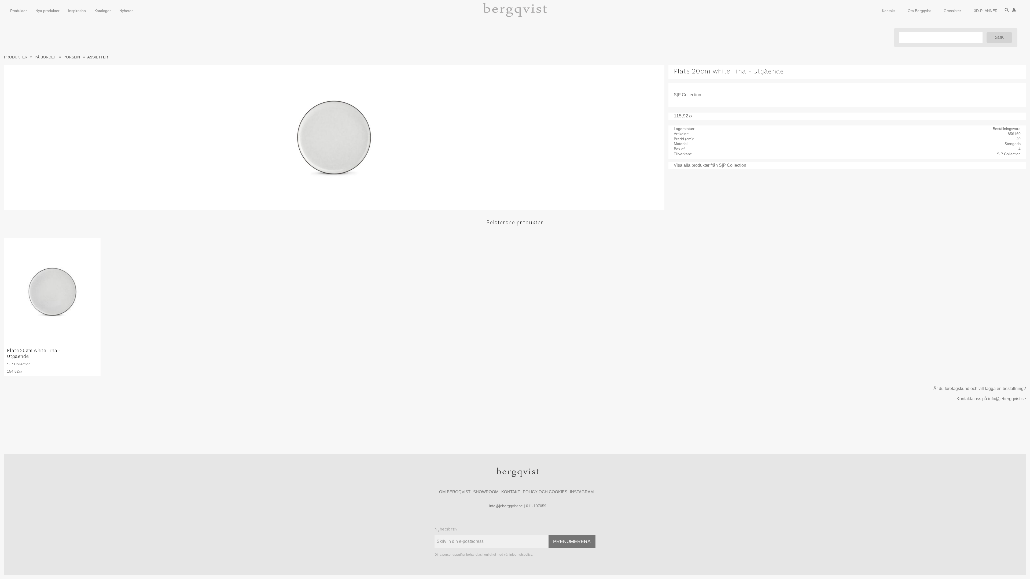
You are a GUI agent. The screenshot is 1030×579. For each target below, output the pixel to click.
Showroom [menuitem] (486, 491)
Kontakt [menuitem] (888, 11)
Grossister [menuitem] (952, 11)
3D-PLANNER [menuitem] (986, 11)
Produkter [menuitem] (18, 11)
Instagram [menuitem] (582, 491)
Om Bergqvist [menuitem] (919, 11)
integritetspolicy (520, 554)
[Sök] (999, 37)
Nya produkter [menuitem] (47, 11)
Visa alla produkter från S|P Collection (710, 165)
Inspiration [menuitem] (77, 11)
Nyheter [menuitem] (126, 11)
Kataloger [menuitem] (102, 11)
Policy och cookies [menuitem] (545, 491)
